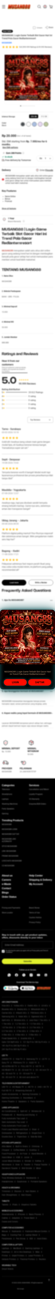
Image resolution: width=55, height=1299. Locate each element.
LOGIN (15, 682)
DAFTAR (39, 682)
